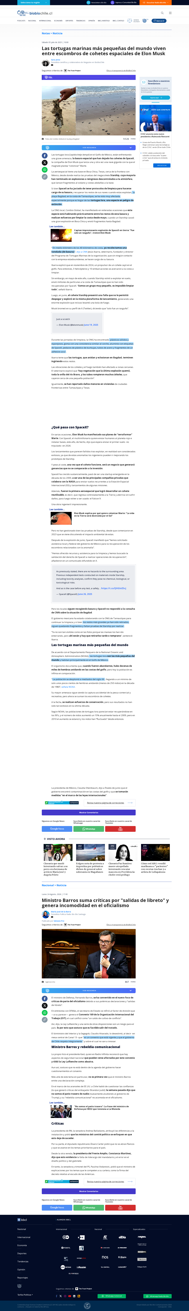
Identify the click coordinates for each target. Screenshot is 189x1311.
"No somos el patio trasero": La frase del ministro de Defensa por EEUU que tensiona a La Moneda (101, 1107)
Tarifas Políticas (24, 1294)
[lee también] (62, 235)
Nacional (32, 21)
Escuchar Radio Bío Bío (156, 2)
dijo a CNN (81, 251)
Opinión (91, 21)
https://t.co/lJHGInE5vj (113, 588)
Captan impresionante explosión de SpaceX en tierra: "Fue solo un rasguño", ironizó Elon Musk (104, 231)
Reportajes (22, 1277)
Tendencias (80, 21)
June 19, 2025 (91, 324)
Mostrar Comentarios (88, 812)
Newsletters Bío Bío (98, 2)
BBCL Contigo (118, 21)
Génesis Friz (59, 921)
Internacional (45, 21)
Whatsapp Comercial (113, 1296)
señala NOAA (68, 686)
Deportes (69, 21)
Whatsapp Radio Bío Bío (159, 1296)
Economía (58, 21)
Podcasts (21, 21)
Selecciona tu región (30, 2)
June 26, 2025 (85, 594)
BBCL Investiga (104, 21)
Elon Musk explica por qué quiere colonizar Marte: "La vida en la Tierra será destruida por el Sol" (104, 514)
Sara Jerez (55, 59)
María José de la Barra (61, 911)
